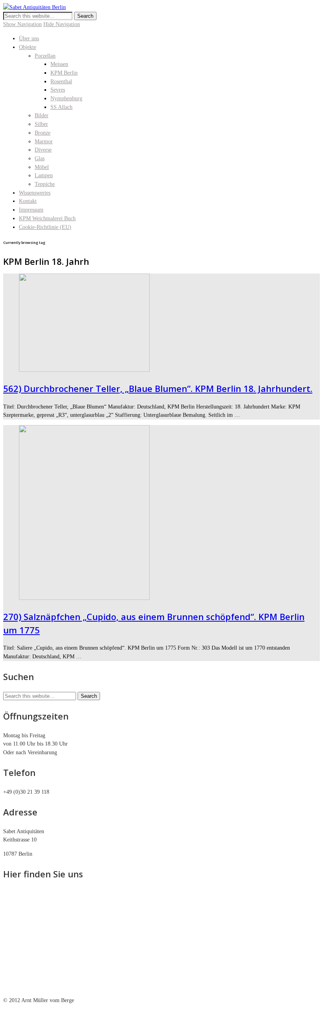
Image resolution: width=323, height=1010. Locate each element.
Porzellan (45, 56)
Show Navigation (22, 24)
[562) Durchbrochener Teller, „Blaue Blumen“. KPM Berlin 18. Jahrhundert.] (84, 370)
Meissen (59, 64)
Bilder (41, 115)
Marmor (44, 141)
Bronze (42, 133)
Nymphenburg (66, 98)
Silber (41, 124)
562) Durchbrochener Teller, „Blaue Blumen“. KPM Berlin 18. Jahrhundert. (157, 388)
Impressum (31, 210)
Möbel (42, 167)
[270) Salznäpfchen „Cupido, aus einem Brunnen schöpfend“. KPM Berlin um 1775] (84, 598)
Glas (40, 158)
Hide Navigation (61, 24)
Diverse (43, 150)
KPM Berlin (64, 73)
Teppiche (45, 184)
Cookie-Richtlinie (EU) (45, 227)
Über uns (29, 38)
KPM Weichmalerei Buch (47, 218)
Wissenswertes (34, 193)
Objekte (27, 47)
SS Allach (61, 107)
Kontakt (28, 201)
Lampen (44, 175)
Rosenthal (61, 81)
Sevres (57, 90)
